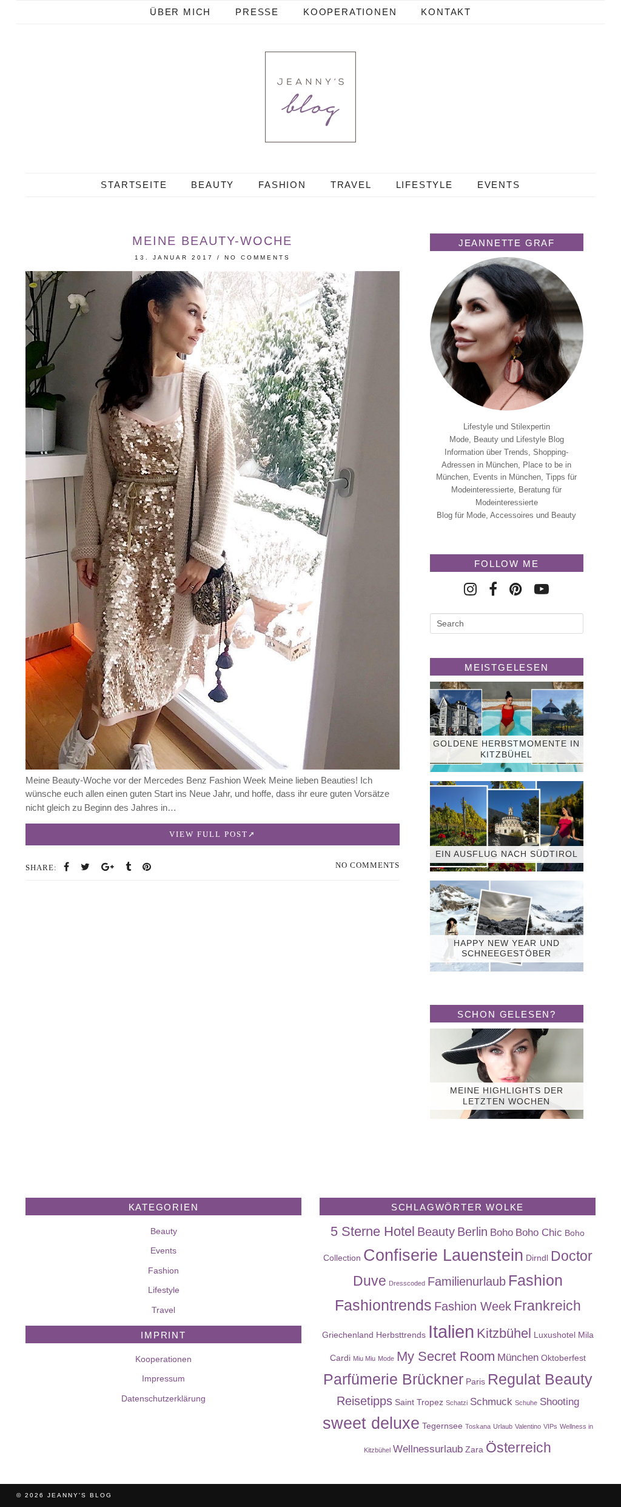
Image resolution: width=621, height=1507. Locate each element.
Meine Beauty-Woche (212, 240)
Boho (501, 1232)
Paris (475, 1381)
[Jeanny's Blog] (310, 97)
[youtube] (541, 589)
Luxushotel (555, 1335)
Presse (257, 12)
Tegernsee (442, 1426)
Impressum (163, 1378)
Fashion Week (472, 1306)
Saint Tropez (419, 1402)
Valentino (528, 1426)
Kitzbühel (504, 1333)
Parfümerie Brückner (393, 1379)
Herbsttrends (401, 1335)
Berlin (472, 1231)
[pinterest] (515, 589)
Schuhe (526, 1402)
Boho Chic (538, 1232)
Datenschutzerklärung (163, 1398)
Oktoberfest (563, 1358)
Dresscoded (407, 1283)
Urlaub (502, 1426)
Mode (386, 1358)
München (518, 1357)
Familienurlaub (467, 1281)
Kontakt (446, 12)
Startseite (134, 185)
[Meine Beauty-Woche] (212, 766)
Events (498, 185)
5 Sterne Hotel (373, 1231)
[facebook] (493, 589)
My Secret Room (446, 1356)
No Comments (257, 257)
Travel (351, 185)
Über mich (180, 12)
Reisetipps (364, 1401)
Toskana (478, 1426)
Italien (451, 1331)
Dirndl (537, 1258)
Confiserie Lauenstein (443, 1255)
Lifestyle (424, 185)
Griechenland (348, 1335)
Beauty (212, 185)
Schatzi (457, 1402)
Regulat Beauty (540, 1379)
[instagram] (470, 589)
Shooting (559, 1401)
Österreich (518, 1447)
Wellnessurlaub (428, 1449)
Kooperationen (350, 12)
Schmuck (491, 1401)
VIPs (550, 1426)
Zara (474, 1449)
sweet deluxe (371, 1423)
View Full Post (208, 834)
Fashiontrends (383, 1305)
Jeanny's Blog (79, 1495)
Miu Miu (364, 1358)
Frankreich (547, 1306)
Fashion (282, 185)
